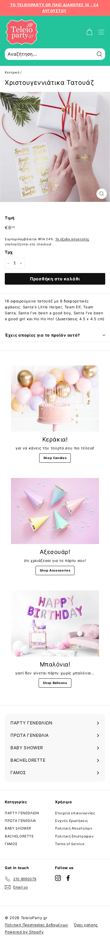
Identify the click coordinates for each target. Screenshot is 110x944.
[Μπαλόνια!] (55, 623)
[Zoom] (101, 194)
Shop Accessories (55, 570)
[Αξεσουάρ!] (55, 511)
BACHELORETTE (19, 836)
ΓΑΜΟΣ (11, 844)
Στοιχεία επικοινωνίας (75, 813)
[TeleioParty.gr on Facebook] (68, 878)
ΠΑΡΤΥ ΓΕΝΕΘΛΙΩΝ (22, 813)
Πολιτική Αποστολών (74, 828)
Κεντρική (12, 72)
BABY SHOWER (18, 828)
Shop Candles (55, 458)
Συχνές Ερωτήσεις (71, 821)
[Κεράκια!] (55, 398)
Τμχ (9, 252)
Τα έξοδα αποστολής (72, 239)
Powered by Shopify (24, 932)
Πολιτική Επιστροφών (74, 836)
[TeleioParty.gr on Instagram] (58, 878)
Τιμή (10, 217)
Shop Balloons (55, 683)
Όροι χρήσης (86, 925)
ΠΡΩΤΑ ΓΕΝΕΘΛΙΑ (20, 821)
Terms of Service (69, 844)
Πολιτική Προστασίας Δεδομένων (36, 925)
